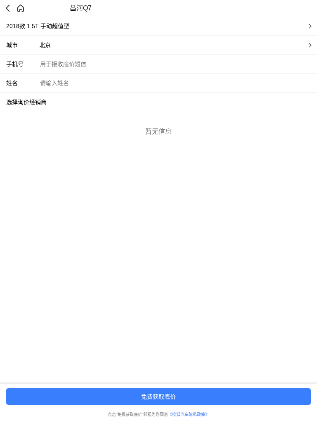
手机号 (15, 64)
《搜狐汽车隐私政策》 (188, 414)
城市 (12, 45)
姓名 (12, 83)
